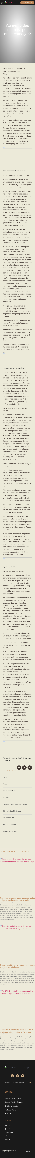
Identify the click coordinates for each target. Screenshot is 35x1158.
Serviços (7, 1125)
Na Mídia (6, 797)
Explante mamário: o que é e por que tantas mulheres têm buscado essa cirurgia (17, 899)
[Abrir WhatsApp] (30, 1153)
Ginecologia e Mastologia (12, 811)
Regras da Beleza (9, 824)
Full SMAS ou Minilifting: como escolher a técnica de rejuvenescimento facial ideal (16, 1031)
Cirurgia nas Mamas (10, 791)
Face (5, 784)
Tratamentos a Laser (10, 831)
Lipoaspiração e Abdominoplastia (15, 804)
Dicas (5, 777)
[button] (19, 767)
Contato (7, 1139)
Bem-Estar (8, 1114)
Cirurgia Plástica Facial (13, 1098)
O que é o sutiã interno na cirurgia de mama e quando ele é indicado (17, 966)
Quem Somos (9, 1129)
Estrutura (7, 1136)
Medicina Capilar (11, 1110)
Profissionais (9, 1132)
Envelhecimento (8, 818)
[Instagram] (17, 1075)
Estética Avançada (11, 1106)
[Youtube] (22, 1075)
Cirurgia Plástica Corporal (14, 1102)
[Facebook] (12, 1075)
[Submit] (30, 1083)
